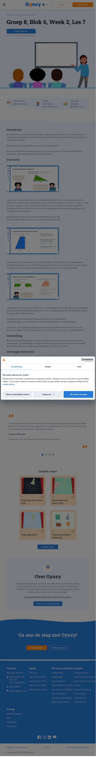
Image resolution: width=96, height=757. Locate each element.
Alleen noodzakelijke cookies (17, 394)
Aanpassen (46, 394)
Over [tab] (79, 367)
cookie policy (8, 384)
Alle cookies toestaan (78, 394)
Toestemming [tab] (16, 367)
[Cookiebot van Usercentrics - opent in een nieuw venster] (83, 360)
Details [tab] (48, 367)
